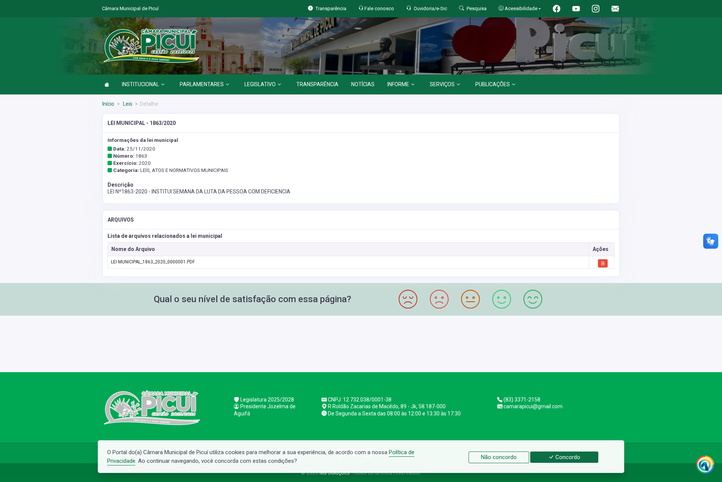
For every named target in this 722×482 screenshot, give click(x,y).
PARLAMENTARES (202, 84)
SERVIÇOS (442, 84)
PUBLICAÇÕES (492, 84)
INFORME (398, 84)
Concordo (567, 457)
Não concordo (499, 457)
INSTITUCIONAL (140, 84)
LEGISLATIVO (260, 84)
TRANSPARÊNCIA (317, 84)
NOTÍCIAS (363, 84)
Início (108, 104)
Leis (127, 104)
